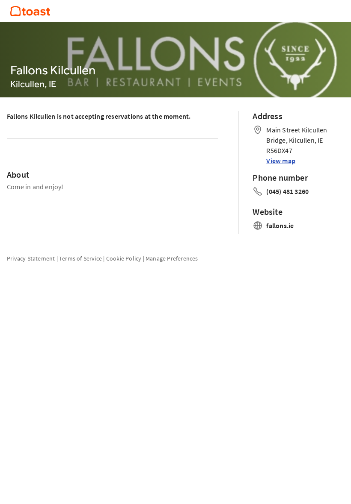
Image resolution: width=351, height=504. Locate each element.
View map (280, 160)
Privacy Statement (31, 258)
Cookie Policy (124, 258)
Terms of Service (80, 258)
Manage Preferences (172, 258)
